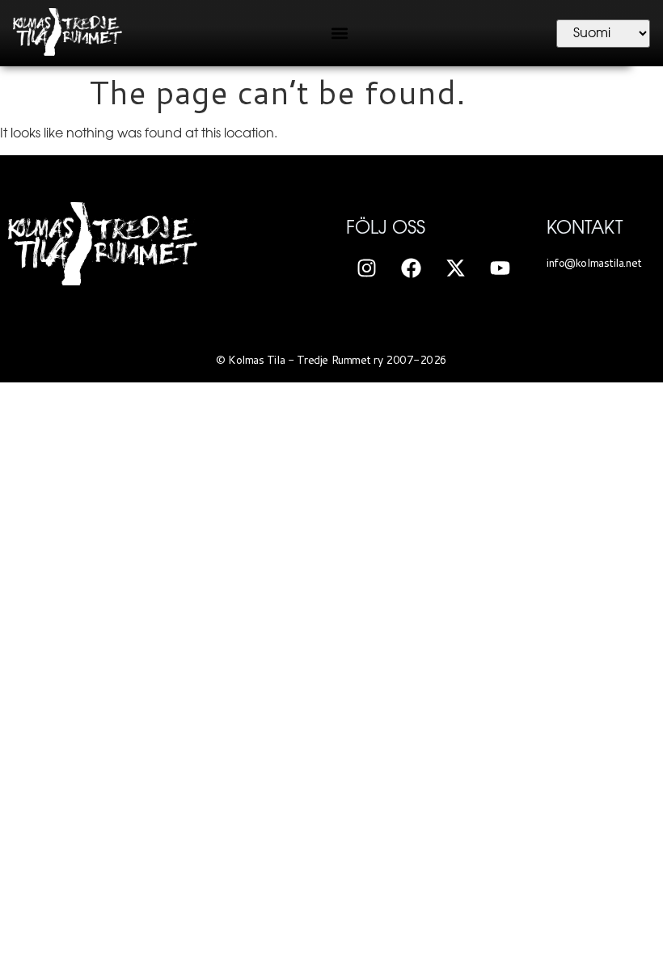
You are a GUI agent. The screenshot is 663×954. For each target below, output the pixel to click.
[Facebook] (411, 267)
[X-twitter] (455, 267)
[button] (339, 33)
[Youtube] (499, 267)
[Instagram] (366, 267)
